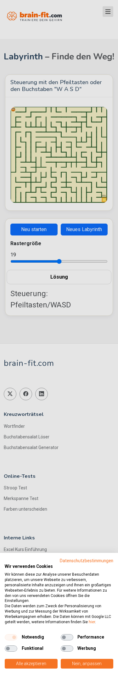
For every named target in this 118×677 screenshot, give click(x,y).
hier (92, 622)
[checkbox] (11, 637)
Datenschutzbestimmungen (86, 560)
